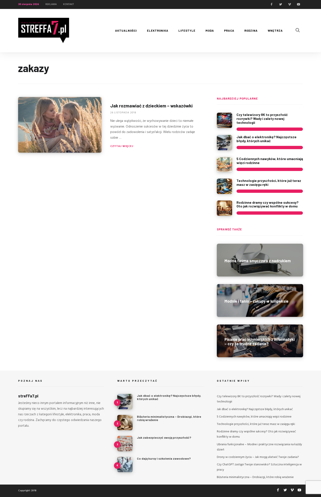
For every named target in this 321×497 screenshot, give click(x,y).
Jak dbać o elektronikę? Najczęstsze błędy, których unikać (266, 139)
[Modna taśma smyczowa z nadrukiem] (260, 260)
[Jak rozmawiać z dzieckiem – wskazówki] (60, 125)
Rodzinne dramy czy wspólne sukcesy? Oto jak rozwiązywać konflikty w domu (267, 204)
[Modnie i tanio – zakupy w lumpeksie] (260, 300)
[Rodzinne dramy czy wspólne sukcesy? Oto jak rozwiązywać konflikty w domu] (224, 208)
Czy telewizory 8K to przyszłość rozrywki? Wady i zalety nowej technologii (262, 118)
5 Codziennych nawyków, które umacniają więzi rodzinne (269, 161)
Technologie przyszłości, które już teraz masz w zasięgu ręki (268, 182)
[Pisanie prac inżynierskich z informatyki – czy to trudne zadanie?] (260, 340)
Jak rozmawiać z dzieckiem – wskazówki (151, 105)
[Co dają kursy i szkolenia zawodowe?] (125, 464)
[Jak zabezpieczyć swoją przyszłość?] (125, 443)
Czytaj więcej (121, 146)
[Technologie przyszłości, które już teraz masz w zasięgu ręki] (224, 186)
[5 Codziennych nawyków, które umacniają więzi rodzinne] (224, 164)
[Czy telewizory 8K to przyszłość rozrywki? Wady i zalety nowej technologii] (224, 120)
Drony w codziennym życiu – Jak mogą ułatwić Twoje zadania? (258, 457)
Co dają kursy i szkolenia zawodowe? (164, 458)
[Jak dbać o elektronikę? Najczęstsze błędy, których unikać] (224, 142)
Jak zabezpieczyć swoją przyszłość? (164, 437)
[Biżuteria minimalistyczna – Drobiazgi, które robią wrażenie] (125, 422)
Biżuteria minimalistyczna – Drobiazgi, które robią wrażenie (169, 418)
